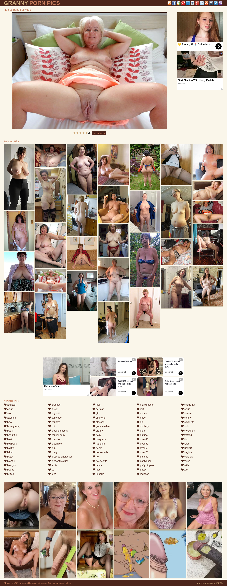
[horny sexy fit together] (50, 155)
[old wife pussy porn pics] (207, 212)
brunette (56, 404)
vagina (188, 452)
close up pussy (59, 430)
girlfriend (100, 417)
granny (99, 430)
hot (97, 456)
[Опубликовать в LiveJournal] (192, 3)
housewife (101, 461)
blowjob (11, 465)
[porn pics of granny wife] (50, 195)
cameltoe (56, 417)
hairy (98, 435)
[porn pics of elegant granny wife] (113, 204)
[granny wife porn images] (176, 287)
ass (9, 413)
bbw (9, 422)
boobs (10, 469)
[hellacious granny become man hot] (176, 212)
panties (143, 456)
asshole (11, 417)
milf (141, 409)
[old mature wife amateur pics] (19, 231)
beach (10, 430)
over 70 (143, 452)
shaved (188, 413)
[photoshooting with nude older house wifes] (50, 245)
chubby (55, 422)
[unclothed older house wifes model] (207, 286)
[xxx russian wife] (176, 164)
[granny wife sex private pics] (207, 244)
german (99, 409)
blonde (11, 461)
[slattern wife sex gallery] (50, 316)
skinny (187, 417)
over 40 (143, 439)
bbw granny (13, 426)
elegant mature (59, 461)
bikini (10, 452)
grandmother (102, 426)
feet (53, 474)
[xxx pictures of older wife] (82, 169)
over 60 (143, 448)
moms (143, 413)
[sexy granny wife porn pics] (82, 291)
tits (185, 439)
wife (186, 465)
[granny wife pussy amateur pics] (145, 211)
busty (54, 409)
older (142, 430)
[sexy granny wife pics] (82, 215)
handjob (100, 443)
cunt (53, 448)
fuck (97, 404)
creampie (56, 443)
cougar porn (58, 435)
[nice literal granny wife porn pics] (19, 177)
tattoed (188, 435)
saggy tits (189, 404)
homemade (101, 452)
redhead (144, 474)
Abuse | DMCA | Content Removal (20, 583)
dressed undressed (62, 456)
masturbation (146, 404)
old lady (144, 426)
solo (186, 426)
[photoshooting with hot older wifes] (19, 312)
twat (186, 443)
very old (188, 456)
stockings (189, 430)
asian (10, 409)
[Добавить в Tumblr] (211, 3)
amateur (11, 404)
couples (55, 439)
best (9, 439)
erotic (54, 465)
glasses (99, 422)
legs (98, 469)
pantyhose (145, 461)
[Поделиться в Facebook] (174, 3)
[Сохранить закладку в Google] (179, 3)
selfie (187, 409)
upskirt (188, 448)
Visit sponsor (98, 133)
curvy (54, 452)
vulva (187, 461)
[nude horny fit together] (176, 252)
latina (98, 465)
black (10, 456)
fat (52, 469)
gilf (97, 413)
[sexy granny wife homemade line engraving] (145, 308)
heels (98, 448)
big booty (12, 443)
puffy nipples (146, 465)
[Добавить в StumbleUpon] (206, 3)
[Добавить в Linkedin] (188, 3)
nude (142, 417)
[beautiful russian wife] (207, 190)
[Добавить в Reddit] (202, 3)
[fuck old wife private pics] (145, 167)
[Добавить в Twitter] (216, 3)
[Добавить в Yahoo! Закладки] (220, 3)
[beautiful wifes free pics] (82, 253)
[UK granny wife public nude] (145, 259)
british (10, 474)
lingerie (99, 474)
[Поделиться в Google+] (183, 3)
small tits (189, 422)
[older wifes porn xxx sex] (113, 279)
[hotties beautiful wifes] (89, 70)
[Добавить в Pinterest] (197, 3)
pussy (143, 469)
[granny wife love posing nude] (113, 322)
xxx (186, 469)
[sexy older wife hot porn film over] (113, 240)
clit (53, 426)
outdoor (143, 435)
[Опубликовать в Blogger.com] (169, 3)
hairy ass (100, 439)
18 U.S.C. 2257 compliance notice (54, 583)
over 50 (143, 443)
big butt (55, 413)
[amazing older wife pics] (19, 271)
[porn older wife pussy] (207, 162)
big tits (10, 448)
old (141, 422)
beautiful (12, 435)
